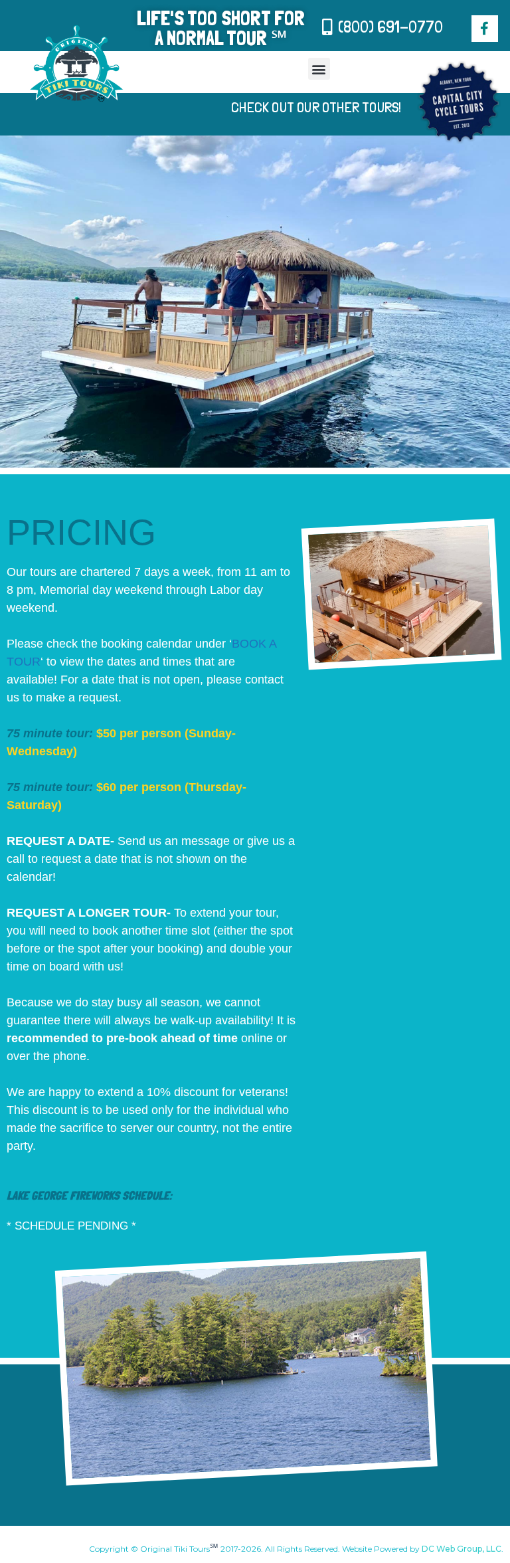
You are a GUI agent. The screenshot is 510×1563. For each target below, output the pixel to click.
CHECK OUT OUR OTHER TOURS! (316, 107)
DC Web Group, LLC (461, 1549)
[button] (319, 69)
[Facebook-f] (484, 28)
